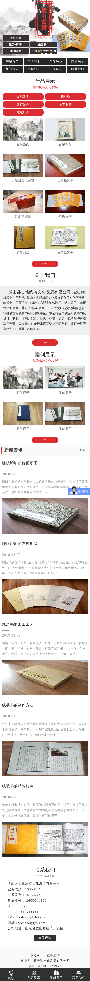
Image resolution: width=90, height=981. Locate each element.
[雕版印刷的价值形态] (45, 516)
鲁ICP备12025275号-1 (45, 966)
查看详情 (45, 937)
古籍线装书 (65, 97)
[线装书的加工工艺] (45, 677)
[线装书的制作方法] (45, 758)
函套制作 (65, 104)
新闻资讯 (12, 69)
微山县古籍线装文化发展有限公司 (45, 960)
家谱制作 (23, 104)
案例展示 (77, 61)
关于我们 (34, 61)
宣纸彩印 (23, 97)
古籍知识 (34, 69)
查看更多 (45, 263)
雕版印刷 (23, 112)
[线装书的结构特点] (45, 839)
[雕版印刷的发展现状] (45, 596)
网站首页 (12, 61)
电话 (11, 978)
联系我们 (77, 69)
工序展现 (55, 69)
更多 (82, 450)
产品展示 (55, 61)
